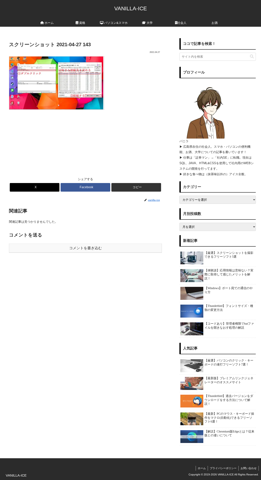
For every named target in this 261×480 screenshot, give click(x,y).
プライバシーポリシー (223, 468)
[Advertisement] (85, 140)
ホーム (202, 468)
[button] (136, 187)
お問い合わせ (249, 468)
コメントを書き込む (85, 248)
